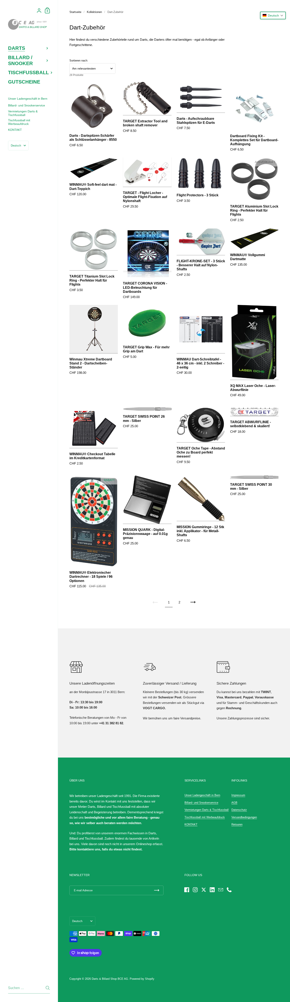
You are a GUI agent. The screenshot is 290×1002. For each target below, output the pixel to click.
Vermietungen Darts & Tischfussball (206, 809)
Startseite (75, 12)
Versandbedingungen (244, 817)
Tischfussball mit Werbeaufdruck (204, 817)
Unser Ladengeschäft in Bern (202, 795)
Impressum (238, 795)
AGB (234, 802)
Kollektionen (94, 12)
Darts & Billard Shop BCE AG (110, 978)
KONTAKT (190, 824)
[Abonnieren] (156, 890)
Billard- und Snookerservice (201, 802)
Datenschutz (239, 809)
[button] (272, 15)
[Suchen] (47, 988)
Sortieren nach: (78, 60)
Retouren (236, 824)
